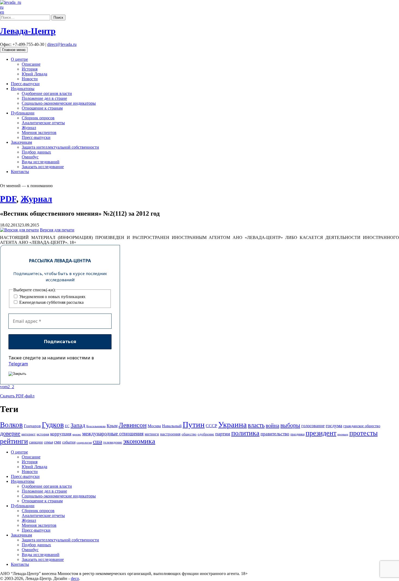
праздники (297, 434)
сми (57, 442)
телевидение (112, 442)
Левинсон (133, 425)
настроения (170, 434)
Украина (232, 424)
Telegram (18, 364)
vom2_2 (7, 386)
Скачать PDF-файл (17, 396)
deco (75, 578)
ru (2, 7)
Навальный (172, 425)
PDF (8, 199)
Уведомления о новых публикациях (52, 296)
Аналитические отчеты (43, 122)
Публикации (22, 113)
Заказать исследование (43, 166)
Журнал (29, 127)
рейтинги (14, 441)
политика (245, 433)
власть (256, 425)
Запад (78, 425)
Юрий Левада (34, 74)
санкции (36, 442)
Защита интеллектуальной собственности (60, 147)
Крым (112, 425)
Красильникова (96, 426)
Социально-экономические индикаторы (59, 103)
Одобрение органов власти (47, 93)
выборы (290, 425)
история (43, 434)
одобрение (206, 434)
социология (84, 442)
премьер (342, 434)
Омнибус (30, 157)
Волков (11, 425)
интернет (28, 434)
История (29, 69)
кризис (76, 434)
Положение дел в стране (44, 98)
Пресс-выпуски (25, 83)
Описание (31, 64)
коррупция (60, 433)
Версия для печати (57, 230)
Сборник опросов (38, 118)
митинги (152, 434)
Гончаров (32, 426)
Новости (30, 78)
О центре (19, 59)
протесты (363, 433)
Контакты (20, 171)
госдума (334, 425)
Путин (194, 424)
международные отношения (113, 433)
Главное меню (14, 50)
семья (48, 442)
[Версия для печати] (19, 230)
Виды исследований (40, 161)
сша (97, 442)
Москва (154, 425)
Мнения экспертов (39, 132)
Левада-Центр (28, 31)
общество (189, 434)
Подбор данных (36, 152)
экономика (139, 441)
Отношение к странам (42, 108)
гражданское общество (361, 426)
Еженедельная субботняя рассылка (51, 302)
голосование (313, 425)
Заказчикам (21, 142)
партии (222, 433)
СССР (211, 425)
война (272, 425)
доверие (10, 433)
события (68, 442)
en (2, 12)
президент (321, 433)
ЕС (67, 426)
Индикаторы (22, 88)
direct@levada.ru (62, 44)
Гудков (53, 424)
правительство (275, 433)
